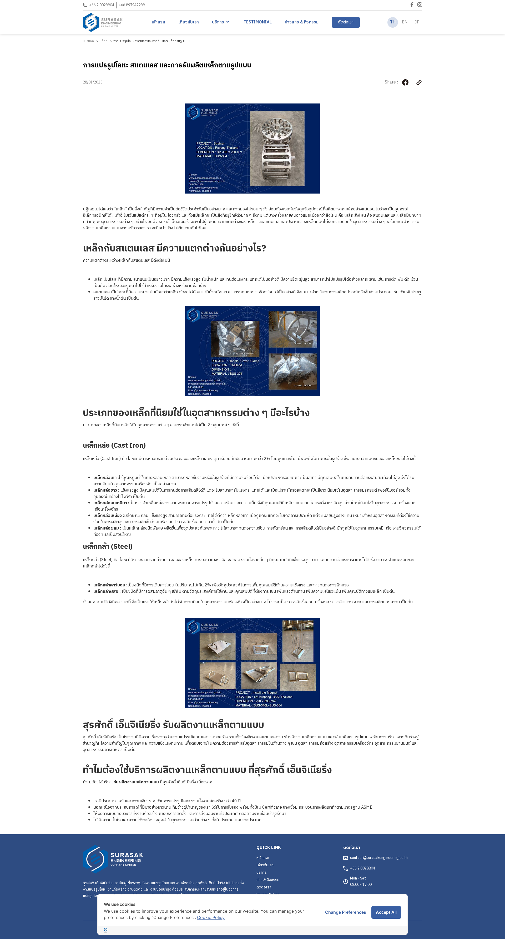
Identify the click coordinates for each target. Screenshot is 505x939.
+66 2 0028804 (101, 5)
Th (393, 22)
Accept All (386, 912)
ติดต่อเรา (346, 22)
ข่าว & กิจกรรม (267, 880)
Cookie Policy (211, 917)
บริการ (218, 22)
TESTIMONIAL (258, 22)
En (405, 22)
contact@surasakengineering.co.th (379, 858)
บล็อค (103, 41)
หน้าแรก (157, 22)
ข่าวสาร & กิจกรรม (302, 22)
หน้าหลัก (88, 41)
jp (417, 22)
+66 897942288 (132, 5)
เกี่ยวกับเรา (188, 22)
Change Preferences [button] (345, 912)
